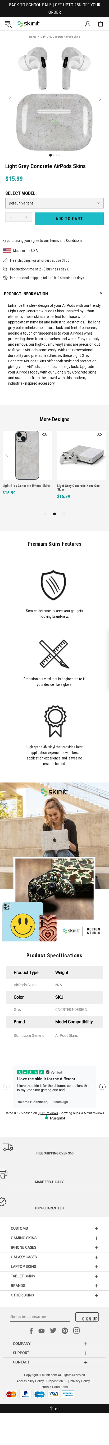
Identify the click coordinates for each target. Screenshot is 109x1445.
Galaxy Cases (24, 1257)
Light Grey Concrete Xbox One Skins (78, 487)
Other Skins (22, 1295)
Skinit (29, 24)
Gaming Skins (24, 1238)
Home (32, 36)
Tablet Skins (23, 1276)
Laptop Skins (23, 1266)
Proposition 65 (56, 1381)
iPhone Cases (23, 1247)
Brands (18, 1285)
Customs (19, 1228)
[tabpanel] (27, 469)
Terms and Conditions (66, 240)
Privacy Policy (80, 1381)
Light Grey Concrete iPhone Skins (26, 486)
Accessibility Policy (30, 1381)
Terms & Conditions (54, 1387)
